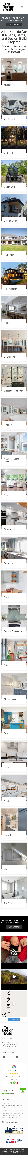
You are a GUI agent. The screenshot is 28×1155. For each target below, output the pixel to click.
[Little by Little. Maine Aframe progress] (14, 976)
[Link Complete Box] (14, 74)
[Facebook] (4, 1057)
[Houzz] (12, 1057)
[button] (22, 7)
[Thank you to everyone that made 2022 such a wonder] (14, 1004)
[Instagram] (8, 1057)
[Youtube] (17, 1057)
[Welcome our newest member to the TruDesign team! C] (14, 949)
